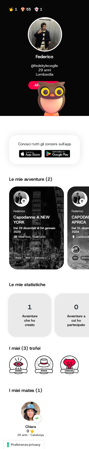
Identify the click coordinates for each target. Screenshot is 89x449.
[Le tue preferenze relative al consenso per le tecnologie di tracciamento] (24, 444)
